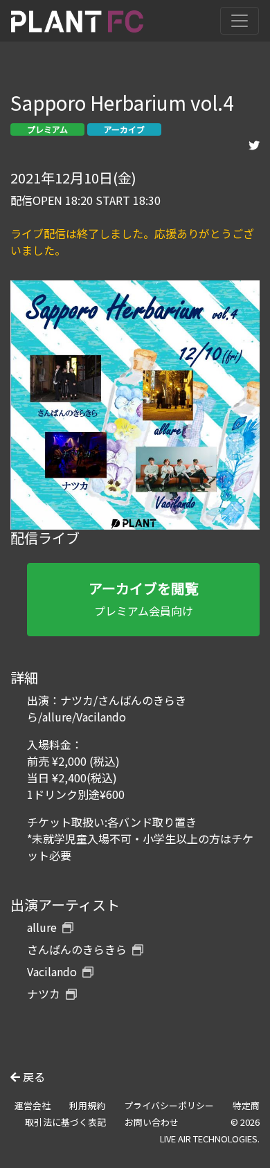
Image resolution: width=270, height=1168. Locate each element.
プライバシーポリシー (169, 1105)
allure (42, 927)
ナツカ (43, 993)
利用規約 (87, 1105)
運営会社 (33, 1105)
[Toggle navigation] (239, 21)
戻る (32, 1076)
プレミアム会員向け (144, 598)
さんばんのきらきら (77, 949)
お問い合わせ (152, 1122)
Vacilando (52, 971)
